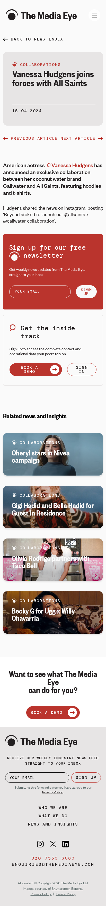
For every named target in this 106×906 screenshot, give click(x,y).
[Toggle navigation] (94, 15)
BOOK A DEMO (29, 369)
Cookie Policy (66, 894)
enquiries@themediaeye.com (53, 864)
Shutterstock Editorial (67, 888)
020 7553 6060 (53, 858)
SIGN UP (86, 291)
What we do (53, 816)
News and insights (53, 824)
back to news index (37, 39)
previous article (34, 138)
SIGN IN (82, 369)
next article (77, 138)
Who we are (53, 807)
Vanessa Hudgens (71, 164)
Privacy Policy (52, 792)
